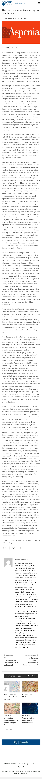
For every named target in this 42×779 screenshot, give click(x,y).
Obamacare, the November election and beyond (11, 662)
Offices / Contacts (10, 764)
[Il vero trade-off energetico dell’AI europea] (12, 686)
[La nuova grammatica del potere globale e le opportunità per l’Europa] (12, 708)
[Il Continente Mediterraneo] (30, 686)
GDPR (32, 764)
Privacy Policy (23, 764)
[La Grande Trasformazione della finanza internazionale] (30, 708)
